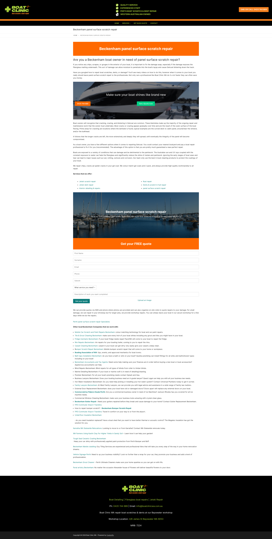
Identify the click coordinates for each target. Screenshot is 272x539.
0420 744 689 (82, 104)
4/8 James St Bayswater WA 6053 (146, 519)
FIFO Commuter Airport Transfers (88, 405)
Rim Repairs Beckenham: (84, 342)
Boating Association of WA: (86, 352)
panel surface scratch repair (154, 188)
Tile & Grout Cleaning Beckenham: (88, 335)
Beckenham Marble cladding (84, 446)
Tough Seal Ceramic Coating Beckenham (89, 438)
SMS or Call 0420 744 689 (254, 9)
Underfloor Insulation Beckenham (88, 415)
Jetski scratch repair (87, 181)
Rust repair (147, 181)
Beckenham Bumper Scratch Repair (116, 408)
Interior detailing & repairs (89, 188)
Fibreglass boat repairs (136, 499)
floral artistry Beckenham (83, 467)
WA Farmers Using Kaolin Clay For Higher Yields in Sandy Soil (98, 433)
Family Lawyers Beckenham (86, 385)
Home (75, 35)
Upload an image (144, 300)
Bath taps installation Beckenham (88, 356)
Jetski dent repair (86, 185)
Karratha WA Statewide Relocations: (87, 428)
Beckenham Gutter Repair (86, 401)
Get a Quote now (146, 104)
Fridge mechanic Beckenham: (87, 339)
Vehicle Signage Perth (82, 454)
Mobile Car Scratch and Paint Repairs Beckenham (95, 332)
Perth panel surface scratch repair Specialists (91, 322)
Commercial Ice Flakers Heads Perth (90, 392)
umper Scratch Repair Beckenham (89, 349)
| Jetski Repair (156, 499)
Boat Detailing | (117, 499)
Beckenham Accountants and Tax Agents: (92, 362)
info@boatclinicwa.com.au (149, 506)
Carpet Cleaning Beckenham (86, 346)
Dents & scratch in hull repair (154, 185)
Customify (110, 535)
